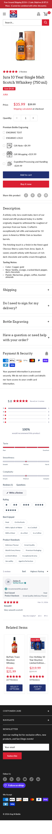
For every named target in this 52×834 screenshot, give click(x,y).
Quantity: (7, 118)
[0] (46, 14)
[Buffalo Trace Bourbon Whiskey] (14, 645)
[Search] (45, 22)
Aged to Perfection (26, 561)
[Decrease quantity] (17, 118)
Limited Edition (11, 556)
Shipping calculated (23, 108)
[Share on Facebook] (26, 195)
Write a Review (17, 493)
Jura (5, 94)
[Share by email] (46, 195)
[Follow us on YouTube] (25, 779)
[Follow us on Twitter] (12, 779)
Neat (7, 522)
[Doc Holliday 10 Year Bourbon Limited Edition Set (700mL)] (37, 645)
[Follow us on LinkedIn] (38, 779)
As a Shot (24, 533)
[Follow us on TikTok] (32, 779)
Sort (24, 571)
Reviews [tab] (8, 485)
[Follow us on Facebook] (5, 779)
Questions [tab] (20, 485)
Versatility (9, 561)
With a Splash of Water (13, 527)
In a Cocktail (32, 527)
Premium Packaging (33, 550)
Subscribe (12, 755)
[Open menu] (5, 14)
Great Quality (29, 545)
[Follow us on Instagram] (18, 779)
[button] (15, 71)
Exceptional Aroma (30, 556)
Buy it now (26, 184)
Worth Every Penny (12, 550)
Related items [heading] (16, 627)
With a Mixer (10, 533)
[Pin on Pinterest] (33, 195)
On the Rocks (20, 522)
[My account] (39, 13)
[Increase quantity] (33, 118)
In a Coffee (37, 533)
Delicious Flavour (12, 545)
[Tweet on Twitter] (39, 195)
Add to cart (26, 174)
